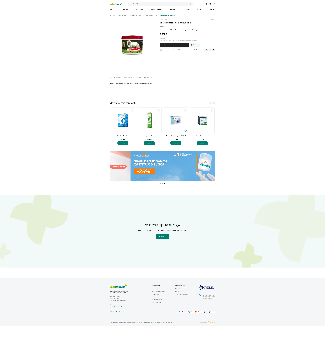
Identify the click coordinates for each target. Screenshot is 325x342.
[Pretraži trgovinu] (191, 4)
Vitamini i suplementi (156, 9)
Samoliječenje (139, 9)
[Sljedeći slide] (214, 103)
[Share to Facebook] (213, 50)
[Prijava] (206, 4)
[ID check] (198, 312)
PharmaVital (163, 19)
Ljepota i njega (125, 9)
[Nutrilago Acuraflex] (123, 120)
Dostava (153, 297)
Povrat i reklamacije (156, 302)
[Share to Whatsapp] (206, 50)
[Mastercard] (182, 312)
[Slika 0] (132, 44)
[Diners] (191, 312)
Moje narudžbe (178, 291)
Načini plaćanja (155, 294)
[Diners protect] (207, 312)
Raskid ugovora (155, 305)
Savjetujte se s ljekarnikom (181, 294)
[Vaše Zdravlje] (116, 4)
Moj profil (177, 289)
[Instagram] (119, 312)
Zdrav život (172, 9)
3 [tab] (164, 183)
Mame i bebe (186, 9)
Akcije (111, 9)
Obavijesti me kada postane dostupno (174, 45)
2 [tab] (162, 183)
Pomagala (199, 9)
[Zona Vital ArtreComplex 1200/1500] (176, 120)
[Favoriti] (210, 4)
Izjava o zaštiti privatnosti (158, 291)
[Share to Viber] (210, 50)
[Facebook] (116, 312)
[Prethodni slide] (210, 103)
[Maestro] (179, 312)
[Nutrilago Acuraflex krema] (149, 120)
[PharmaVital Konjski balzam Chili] (206, 287)
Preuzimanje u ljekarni (157, 299)
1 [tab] (160, 183)
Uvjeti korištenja (155, 289)
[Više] (162, 166)
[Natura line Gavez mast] (202, 120)
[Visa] (186, 312)
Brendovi (212, 9)
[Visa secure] (204, 312)
